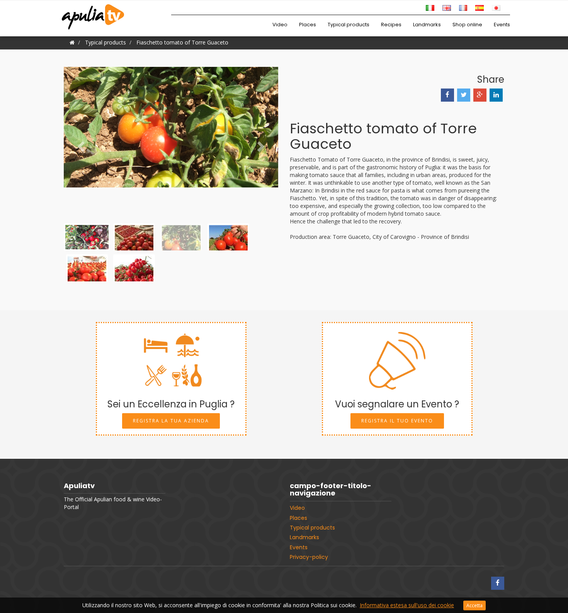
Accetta (474, 605)
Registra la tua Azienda (171, 420)
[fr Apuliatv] (463, 7)
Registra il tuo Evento (397, 420)
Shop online (467, 24)
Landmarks (427, 24)
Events (502, 24)
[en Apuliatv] (446, 7)
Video (279, 24)
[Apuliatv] (94, 12)
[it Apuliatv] (430, 7)
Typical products (348, 24)
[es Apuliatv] (479, 7)
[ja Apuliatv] (496, 7)
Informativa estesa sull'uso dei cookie (407, 605)
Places (307, 24)
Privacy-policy (309, 557)
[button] (80, 144)
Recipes (391, 24)
